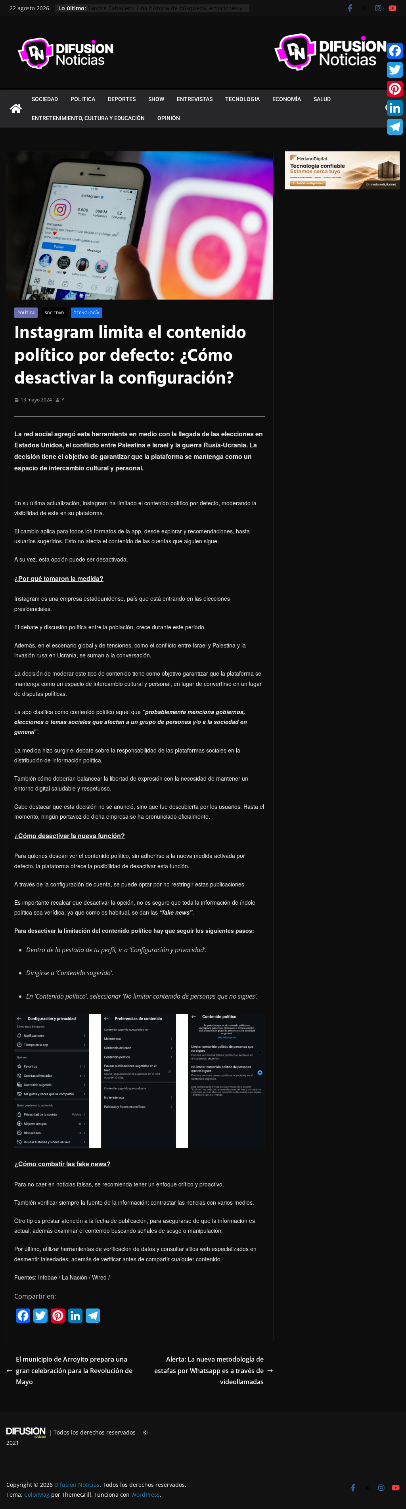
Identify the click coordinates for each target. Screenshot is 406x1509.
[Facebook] (394, 50)
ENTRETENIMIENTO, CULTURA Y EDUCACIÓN (88, 118)
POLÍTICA (25, 312)
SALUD (322, 99)
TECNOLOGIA (242, 99)
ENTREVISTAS (195, 99)
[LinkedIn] (394, 107)
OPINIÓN (168, 118)
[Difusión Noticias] (15, 108)
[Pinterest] (394, 88)
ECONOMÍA (286, 99)
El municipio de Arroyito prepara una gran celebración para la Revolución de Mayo (74, 1371)
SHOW (156, 99)
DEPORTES (122, 99)
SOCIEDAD (45, 99)
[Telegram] (394, 126)
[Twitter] (394, 69)
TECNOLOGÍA (86, 312)
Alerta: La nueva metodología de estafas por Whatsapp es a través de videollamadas (209, 1371)
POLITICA (83, 99)
